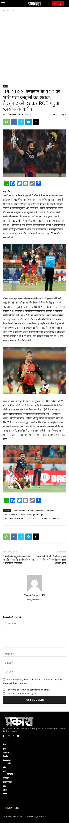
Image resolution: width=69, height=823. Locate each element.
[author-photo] (34, 590)
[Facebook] (14, 122)
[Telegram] (28, 122)
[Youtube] (18, 735)
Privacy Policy (12, 808)
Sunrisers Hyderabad (14, 518)
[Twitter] (21, 122)
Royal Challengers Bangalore (34, 514)
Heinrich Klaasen (35, 510)
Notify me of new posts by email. (23, 693)
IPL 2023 (50, 510)
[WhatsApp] (6, 122)
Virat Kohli (31, 518)
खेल (13, 10)
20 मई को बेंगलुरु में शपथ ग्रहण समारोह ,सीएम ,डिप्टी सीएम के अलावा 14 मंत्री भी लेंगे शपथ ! (18, 560)
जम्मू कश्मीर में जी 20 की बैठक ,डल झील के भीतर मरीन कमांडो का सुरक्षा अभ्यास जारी (50, 560)
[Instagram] (8, 735)
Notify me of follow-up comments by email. (28, 689)
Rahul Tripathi (11, 514)
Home (6, 10)
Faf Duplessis (19, 510)
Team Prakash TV (14, 114)
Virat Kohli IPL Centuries (49, 518)
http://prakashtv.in (34, 600)
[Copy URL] (36, 122)
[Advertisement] (34, 48)
